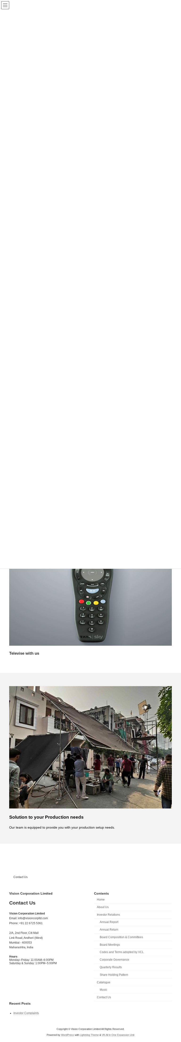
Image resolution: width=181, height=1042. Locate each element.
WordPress (67, 1034)
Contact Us (20, 877)
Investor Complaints (26, 1013)
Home (101, 899)
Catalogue (103, 982)
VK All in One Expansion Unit (118, 1034)
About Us (103, 907)
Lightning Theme (89, 1034)
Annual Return (109, 929)
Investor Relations (108, 914)
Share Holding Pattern (114, 974)
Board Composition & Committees (121, 937)
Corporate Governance (114, 959)
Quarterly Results (111, 967)
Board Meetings (110, 944)
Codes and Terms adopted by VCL (122, 952)
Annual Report (109, 922)
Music (103, 989)
